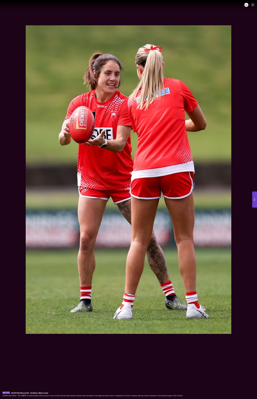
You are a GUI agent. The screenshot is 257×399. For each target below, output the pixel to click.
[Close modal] (253, 5)
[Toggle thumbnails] (246, 5)
